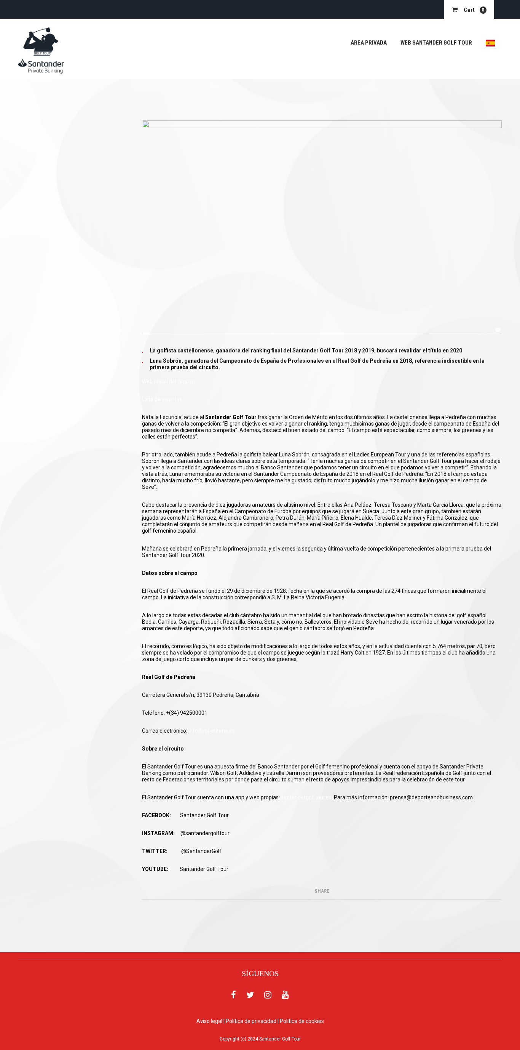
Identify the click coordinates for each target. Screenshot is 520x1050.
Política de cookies (302, 1021)
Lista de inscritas (162, 399)
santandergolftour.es (306, 797)
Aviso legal (209, 1021)
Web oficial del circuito (168, 381)
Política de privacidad (251, 1021)
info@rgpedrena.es (211, 731)
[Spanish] (490, 43)
